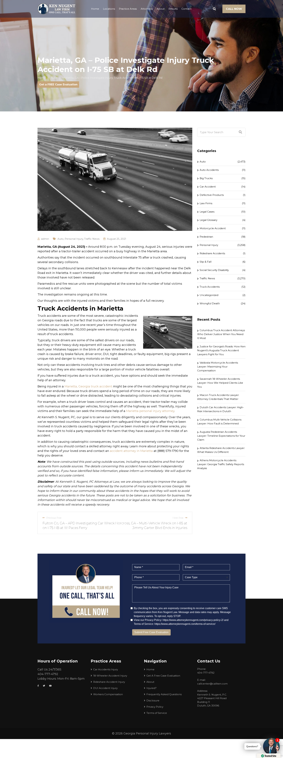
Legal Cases (207, 211)
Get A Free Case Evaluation (163, 675)
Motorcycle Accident (213, 228)
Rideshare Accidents (212, 253)
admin (45, 238)
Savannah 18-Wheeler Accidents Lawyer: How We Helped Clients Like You (220, 382)
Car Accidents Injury (105, 669)
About (161, 8)
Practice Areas (128, 8)
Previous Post (53, 517)
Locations (109, 8)
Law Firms (206, 203)
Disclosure (152, 700)
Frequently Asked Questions (164, 694)
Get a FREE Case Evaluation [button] (58, 84)
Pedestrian (206, 236)
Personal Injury (74, 238)
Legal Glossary (208, 220)
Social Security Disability (214, 270)
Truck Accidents (210, 286)
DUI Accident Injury (105, 688)
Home (95, 8)
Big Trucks (206, 178)
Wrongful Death (210, 303)
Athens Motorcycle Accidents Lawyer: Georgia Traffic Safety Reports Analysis (220, 464)
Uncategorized (209, 295)
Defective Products (212, 194)
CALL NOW (234, 8)
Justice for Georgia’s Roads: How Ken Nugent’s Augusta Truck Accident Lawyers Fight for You (221, 350)
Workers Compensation (108, 694)
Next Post (177, 517)
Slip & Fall (205, 261)
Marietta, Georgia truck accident (88, 386)
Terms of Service (156, 712)
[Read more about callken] (56, 8)
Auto (60, 238)
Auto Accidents (209, 169)
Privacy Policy (154, 706)
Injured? (151, 688)
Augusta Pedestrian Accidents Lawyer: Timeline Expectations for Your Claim (221, 435)
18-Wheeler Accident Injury (110, 675)
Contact (186, 8)
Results (173, 8)
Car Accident (208, 186)
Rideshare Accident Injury (109, 681)
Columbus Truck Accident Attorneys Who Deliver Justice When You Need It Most (221, 334)
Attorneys (147, 8)
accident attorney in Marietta (131, 451)
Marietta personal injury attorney (150, 411)
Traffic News (91, 238)
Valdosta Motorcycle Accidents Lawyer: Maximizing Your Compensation (217, 366)
